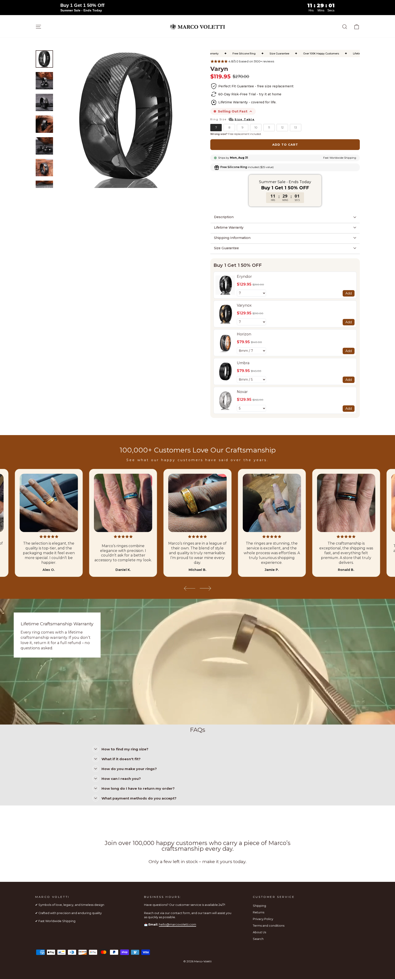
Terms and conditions (268, 925)
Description (224, 217)
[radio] (216, 127)
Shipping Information (232, 238)
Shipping (259, 905)
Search (258, 939)
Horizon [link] (244, 334)
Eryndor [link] (244, 276)
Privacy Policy (263, 919)
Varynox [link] (244, 305)
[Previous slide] (189, 588)
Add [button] (348, 293)
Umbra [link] (243, 363)
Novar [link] (242, 392)
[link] (225, 285)
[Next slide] (205, 588)
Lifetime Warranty (228, 227)
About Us (259, 932)
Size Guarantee (226, 248)
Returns (258, 912)
